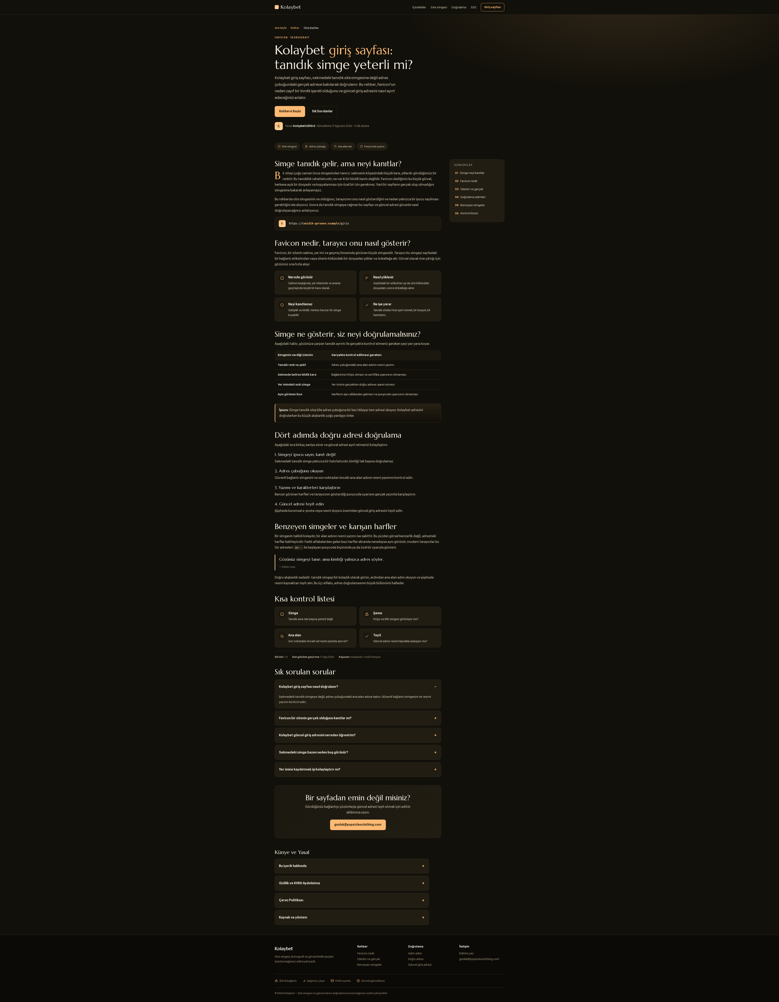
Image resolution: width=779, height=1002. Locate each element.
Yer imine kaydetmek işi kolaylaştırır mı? (309, 769)
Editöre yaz (466, 953)
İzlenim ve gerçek (472, 189)
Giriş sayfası (492, 7)
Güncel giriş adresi (419, 964)
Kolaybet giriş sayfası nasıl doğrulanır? (308, 687)
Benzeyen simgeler (472, 205)
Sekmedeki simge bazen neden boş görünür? (313, 752)
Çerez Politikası (291, 900)
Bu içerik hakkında (293, 866)
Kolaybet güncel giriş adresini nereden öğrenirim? (317, 735)
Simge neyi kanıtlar (472, 173)
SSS (473, 7)
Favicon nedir (469, 181)
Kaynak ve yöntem (293, 917)
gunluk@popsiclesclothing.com (357, 824)
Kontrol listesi (469, 213)
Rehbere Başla (290, 111)
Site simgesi (439, 7)
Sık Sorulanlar (322, 111)
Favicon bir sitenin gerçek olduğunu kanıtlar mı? (315, 718)
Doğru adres (416, 959)
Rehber (295, 27)
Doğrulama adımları (473, 197)
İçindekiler (419, 7)
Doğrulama (459, 7)
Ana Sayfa (280, 27)
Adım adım (415, 953)
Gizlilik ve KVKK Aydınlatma (299, 883)
